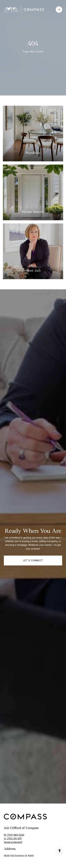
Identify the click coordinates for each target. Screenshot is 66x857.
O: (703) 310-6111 (13, 838)
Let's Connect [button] (33, 560)
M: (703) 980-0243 (14, 834)
